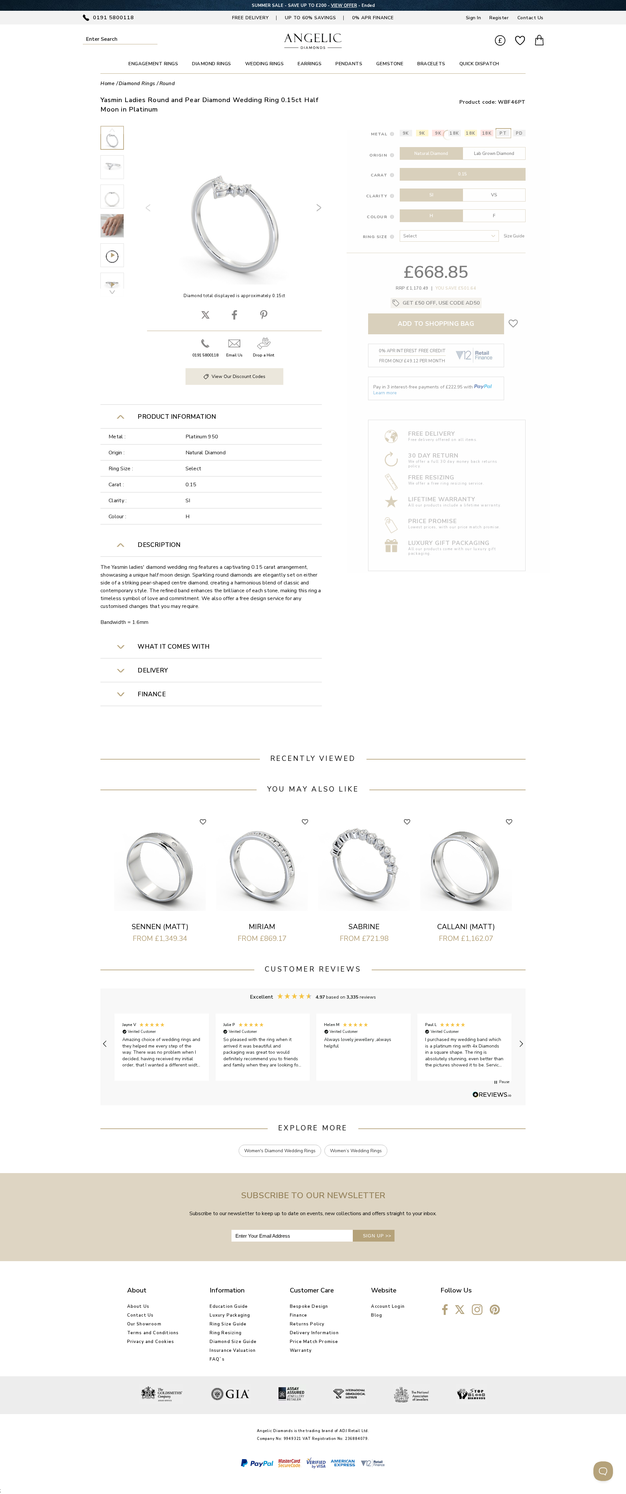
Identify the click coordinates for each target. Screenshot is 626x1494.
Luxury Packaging (230, 1315)
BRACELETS (431, 64)
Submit (153, 39)
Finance (298, 1315)
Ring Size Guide (228, 1324)
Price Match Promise (314, 1342)
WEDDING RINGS (264, 64)
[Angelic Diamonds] (313, 47)
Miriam (262, 927)
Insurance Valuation (233, 1350)
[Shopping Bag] (539, 41)
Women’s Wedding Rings (356, 1151)
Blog (376, 1315)
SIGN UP (377, 1235)
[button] (105, 1044)
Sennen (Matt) (160, 927)
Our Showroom (144, 1324)
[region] (313, 1043)
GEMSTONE (389, 64)
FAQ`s (217, 1359)
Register (499, 18)
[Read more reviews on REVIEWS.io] (492, 1095)
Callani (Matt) (466, 927)
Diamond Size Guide (233, 1342)
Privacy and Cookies (150, 1342)
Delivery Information (314, 1333)
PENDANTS (348, 64)
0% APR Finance (373, 18)
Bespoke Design (309, 1306)
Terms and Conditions (153, 1333)
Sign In (473, 18)
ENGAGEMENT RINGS (153, 64)
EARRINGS (309, 64)
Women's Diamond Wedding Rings (280, 1151)
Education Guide (229, 1306)
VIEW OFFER (344, 5)
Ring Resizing (226, 1333)
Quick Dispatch (479, 64)
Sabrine (364, 927)
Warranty (301, 1350)
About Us (138, 1306)
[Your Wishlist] (520, 41)
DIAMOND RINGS (211, 64)
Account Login (388, 1306)
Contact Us (530, 18)
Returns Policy (307, 1324)
